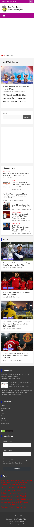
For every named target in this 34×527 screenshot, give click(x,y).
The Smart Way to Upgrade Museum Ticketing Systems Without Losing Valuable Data (15, 196)
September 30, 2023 (9, 91)
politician (17, 499)
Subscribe (17, 469)
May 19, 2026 (7, 267)
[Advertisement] (17, 35)
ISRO (25, 493)
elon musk (4, 488)
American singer (13, 480)
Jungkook (4, 496)
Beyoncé (4, 482)
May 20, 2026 (16, 220)
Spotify (14, 505)
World (18, 203)
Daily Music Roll (13, 484)
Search (5, 113)
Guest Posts (5, 421)
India (22, 493)
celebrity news (22, 482)
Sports (5, 239)
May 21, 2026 (16, 209)
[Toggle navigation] (3, 15)
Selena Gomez (11, 502)
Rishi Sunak (4, 502)
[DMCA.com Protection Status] (7, 431)
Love (9, 496)
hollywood (5, 493)
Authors (3, 418)
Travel (5, 192)
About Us (4, 406)
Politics (18, 223)
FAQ (2, 411)
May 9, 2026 (6, 297)
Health (7, 491)
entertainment (18, 487)
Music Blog (4, 499)
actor (3, 480)
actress (7, 480)
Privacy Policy (5, 408)
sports (9, 504)
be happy (24, 480)
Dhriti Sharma (18, 178)
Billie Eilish (10, 482)
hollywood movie (15, 493)
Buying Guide (5, 423)
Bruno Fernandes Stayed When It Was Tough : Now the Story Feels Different (15, 356)
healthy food (24, 491)
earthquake (22, 484)
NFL (13, 499)
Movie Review (14, 496)
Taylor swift (5, 507)
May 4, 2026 (6, 328)
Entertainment (16, 212)
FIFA (29, 488)
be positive (29, 480)
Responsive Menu (31, 1)
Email (7, 450)
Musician (9, 499)
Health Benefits (16, 491)
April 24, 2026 (7, 360)
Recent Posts (9, 168)
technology (15, 507)
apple (19, 480)
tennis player (23, 507)
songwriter (4, 504)
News (13, 203)
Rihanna (29, 499)
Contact (3, 416)
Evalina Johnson (26, 209)
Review (5, 82)
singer (19, 502)
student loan (21, 504)
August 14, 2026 (8, 178)
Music (23, 496)
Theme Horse (19, 521)
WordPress (23, 524)
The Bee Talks (21, 519)
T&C (2, 413)
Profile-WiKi (6, 171)
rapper (23, 499)
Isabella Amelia (16, 189)
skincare (26, 502)
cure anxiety (4, 484)
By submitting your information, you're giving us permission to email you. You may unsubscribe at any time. (15, 461)
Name (7, 442)
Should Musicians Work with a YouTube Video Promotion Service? (20, 216)
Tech (13, 180)
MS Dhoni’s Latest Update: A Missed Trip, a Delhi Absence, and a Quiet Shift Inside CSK (16, 324)
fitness (3, 491)
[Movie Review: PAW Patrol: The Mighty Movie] (17, 75)
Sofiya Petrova (20, 91)
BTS (14, 482)
